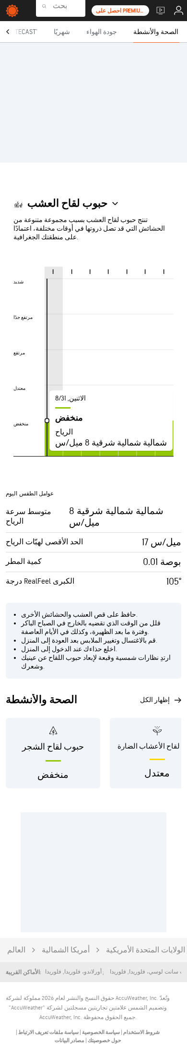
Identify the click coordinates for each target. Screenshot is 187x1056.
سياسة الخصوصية (100, 1032)
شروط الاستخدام (141, 1032)
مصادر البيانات (69, 1040)
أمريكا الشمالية (66, 950)
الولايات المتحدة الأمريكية (145, 950)
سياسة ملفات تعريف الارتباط (48, 1032)
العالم (16, 950)
